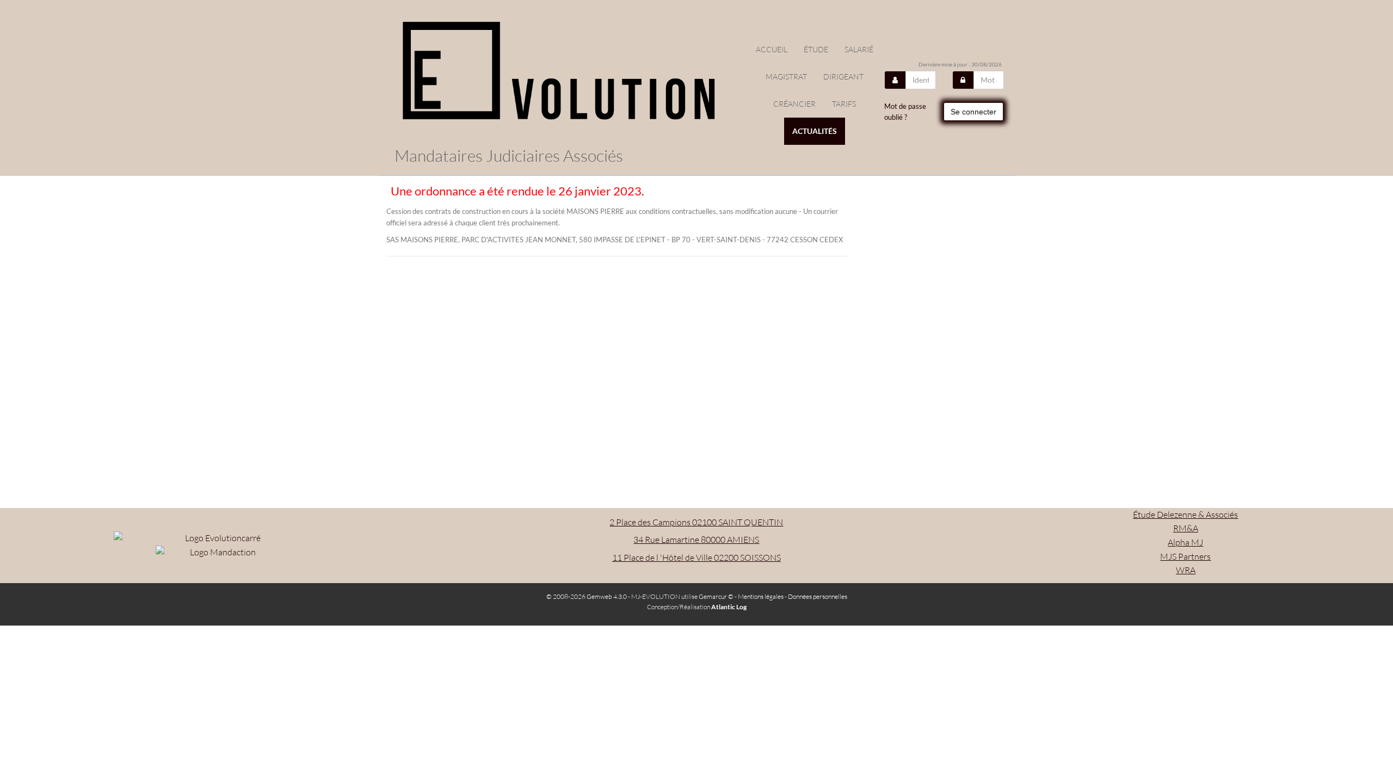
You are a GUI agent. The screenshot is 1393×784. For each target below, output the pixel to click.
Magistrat (786, 76)
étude (816, 49)
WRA (1185, 570)
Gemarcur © (716, 596)
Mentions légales (761, 596)
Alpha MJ (1185, 542)
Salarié (859, 49)
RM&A (1185, 528)
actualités (814, 131)
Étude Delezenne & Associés (1185, 514)
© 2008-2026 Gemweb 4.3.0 (586, 596)
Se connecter (973, 111)
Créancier (794, 103)
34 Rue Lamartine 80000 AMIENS (696, 539)
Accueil (771, 49)
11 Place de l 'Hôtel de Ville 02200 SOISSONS (696, 557)
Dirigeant (843, 76)
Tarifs (844, 103)
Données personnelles (817, 596)
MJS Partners (1185, 556)
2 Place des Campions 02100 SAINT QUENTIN (696, 522)
